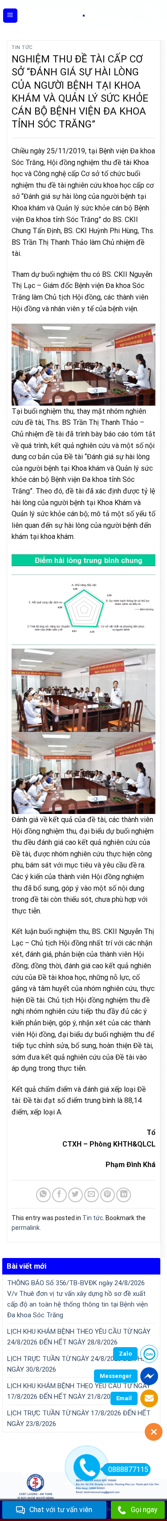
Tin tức (22, 47)
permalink (26, 1227)
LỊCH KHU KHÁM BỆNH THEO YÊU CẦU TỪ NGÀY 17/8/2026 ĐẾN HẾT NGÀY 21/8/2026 (79, 1391)
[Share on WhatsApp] (43, 1195)
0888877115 (128, 1469)
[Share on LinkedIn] (123, 1195)
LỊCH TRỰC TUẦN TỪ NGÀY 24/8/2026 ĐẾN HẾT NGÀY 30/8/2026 (79, 1364)
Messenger (116, 1376)
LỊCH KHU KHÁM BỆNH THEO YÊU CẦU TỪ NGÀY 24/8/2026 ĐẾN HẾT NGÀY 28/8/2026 (79, 1337)
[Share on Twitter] (75, 1195)
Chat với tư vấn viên (60, 1509)
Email (124, 1398)
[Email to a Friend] (91, 1195)
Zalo (125, 1353)
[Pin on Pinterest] (107, 1195)
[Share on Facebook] (59, 1195)
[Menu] (10, 15)
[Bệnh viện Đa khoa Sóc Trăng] (83, 15)
